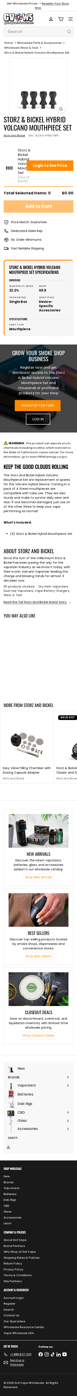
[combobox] (38, 32)
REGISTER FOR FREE (37, 405)
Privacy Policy (13, 1269)
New (7, 1176)
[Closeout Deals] (38, 989)
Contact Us (11, 1315)
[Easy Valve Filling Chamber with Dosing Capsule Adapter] (27, 747)
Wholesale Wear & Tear (21, 48)
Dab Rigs (10, 1200)
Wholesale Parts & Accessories (39, 43)
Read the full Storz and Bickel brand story (37, 602)
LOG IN (38, 419)
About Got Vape (15, 1240)
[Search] (69, 32)
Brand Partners (14, 1246)
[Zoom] (61, 109)
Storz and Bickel (38, 705)
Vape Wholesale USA (19, 1333)
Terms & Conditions (18, 1275)
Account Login (14, 1298)
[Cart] (61, 19)
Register (10, 1304)
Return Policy (13, 1263)
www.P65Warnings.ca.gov (48, 457)
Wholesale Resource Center (24, 1327)
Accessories (12, 1218)
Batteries (10, 1194)
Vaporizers (11, 1188)
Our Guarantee (14, 1321)
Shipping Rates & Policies (22, 1258)
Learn (8, 1223)
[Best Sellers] (38, 910)
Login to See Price (50, 165)
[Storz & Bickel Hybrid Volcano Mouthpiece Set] (27, 658)
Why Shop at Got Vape (20, 1252)
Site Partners (13, 1281)
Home (8, 43)
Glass (8, 1212)
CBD (7, 1206)
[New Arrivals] (38, 831)
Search (9, 1310)
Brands (9, 1182)
